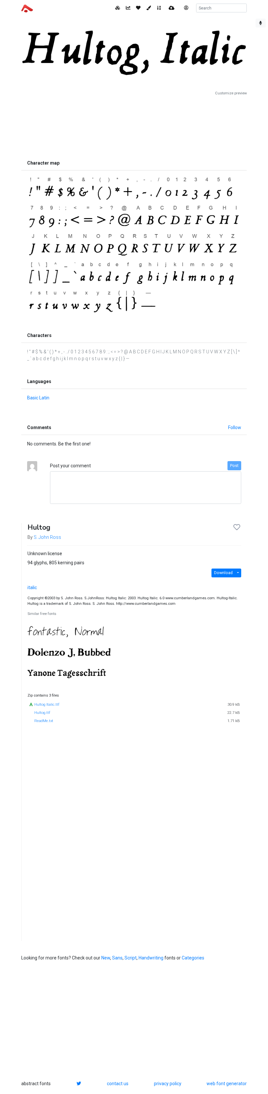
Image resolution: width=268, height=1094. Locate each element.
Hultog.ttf (42, 713)
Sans (117, 957)
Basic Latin (38, 397)
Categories (193, 957)
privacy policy (167, 1083)
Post (234, 465)
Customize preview (231, 93)
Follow (234, 427)
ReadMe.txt (43, 721)
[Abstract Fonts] (27, 8)
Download (223, 573)
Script (131, 957)
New (105, 957)
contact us (117, 1083)
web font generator (227, 1083)
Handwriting (151, 957)
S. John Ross (47, 537)
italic (32, 587)
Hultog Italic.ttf (46, 704)
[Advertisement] (134, 126)
